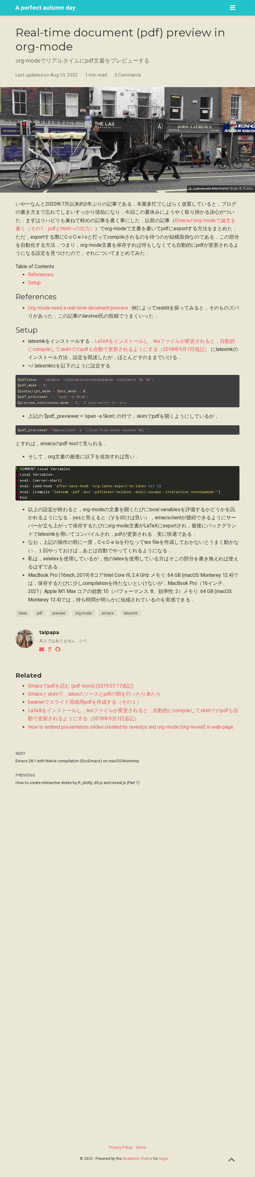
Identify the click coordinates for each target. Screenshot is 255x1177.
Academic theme (137, 1158)
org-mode (83, 613)
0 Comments (128, 74)
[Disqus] (127, 872)
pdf (39, 613)
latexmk (130, 613)
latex (23, 613)
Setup (34, 283)
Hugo (163, 1158)
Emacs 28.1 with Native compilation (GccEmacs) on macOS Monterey (77, 761)
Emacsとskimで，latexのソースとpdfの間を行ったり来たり (94, 694)
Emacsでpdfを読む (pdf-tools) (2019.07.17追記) (80, 686)
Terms (140, 1147)
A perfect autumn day (46, 7)
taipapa (49, 632)
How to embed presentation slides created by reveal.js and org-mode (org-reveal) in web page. (131, 727)
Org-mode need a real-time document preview (78, 308)
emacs (108, 613)
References (40, 275)
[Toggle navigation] (232, 7)
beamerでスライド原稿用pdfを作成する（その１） (84, 702)
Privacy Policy (120, 1147)
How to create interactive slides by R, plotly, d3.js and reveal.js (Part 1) (78, 782)
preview (58, 613)
